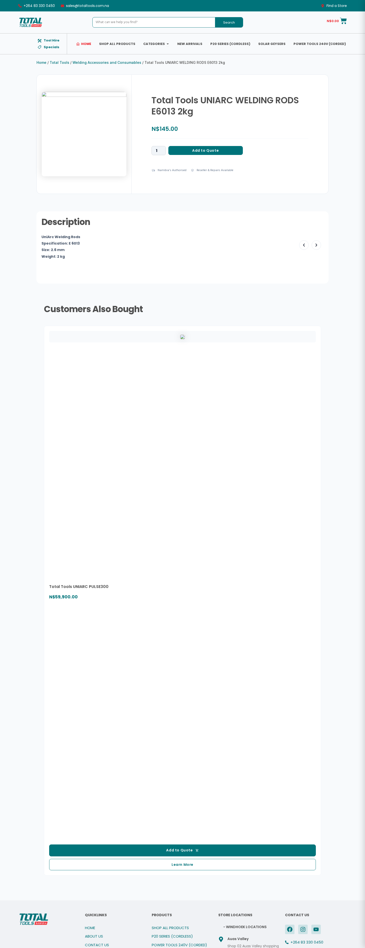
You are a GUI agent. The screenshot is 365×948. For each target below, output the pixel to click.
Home (41, 62)
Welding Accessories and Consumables (107, 62)
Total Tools (59, 62)
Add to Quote (205, 150)
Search (229, 22)
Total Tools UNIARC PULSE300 (79, 586)
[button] (304, 245)
